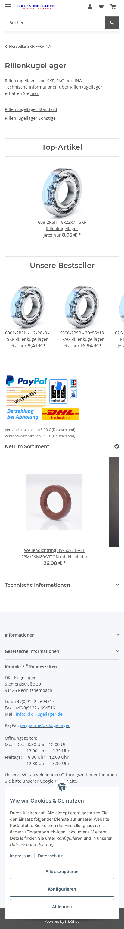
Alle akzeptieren (62, 871)
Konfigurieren (62, 889)
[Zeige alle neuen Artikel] (116, 446)
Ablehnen (62, 906)
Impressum (21, 855)
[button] (90, 7)
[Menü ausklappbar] (8, 4)
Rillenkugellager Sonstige (30, 118)
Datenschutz (50, 855)
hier (34, 93)
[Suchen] (112, 22)
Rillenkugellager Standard (31, 109)
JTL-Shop (72, 921)
